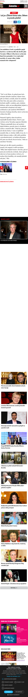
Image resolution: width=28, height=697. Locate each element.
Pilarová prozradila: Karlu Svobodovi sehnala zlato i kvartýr (13, 387)
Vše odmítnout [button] (18, 691)
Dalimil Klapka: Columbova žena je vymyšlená (13, 583)
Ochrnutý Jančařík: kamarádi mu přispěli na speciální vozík (13, 427)
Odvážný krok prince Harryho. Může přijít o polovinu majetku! (12, 486)
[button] (14, 676)
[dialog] (14, 681)
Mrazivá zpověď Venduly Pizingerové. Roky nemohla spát (12, 564)
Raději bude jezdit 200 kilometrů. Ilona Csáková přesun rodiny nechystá (14, 507)
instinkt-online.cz (21, 660)
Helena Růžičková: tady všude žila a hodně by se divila (13, 545)
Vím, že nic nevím (21, 639)
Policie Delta (20, 628)
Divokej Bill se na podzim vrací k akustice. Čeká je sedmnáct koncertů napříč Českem (21, 656)
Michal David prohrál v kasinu (9, 526)
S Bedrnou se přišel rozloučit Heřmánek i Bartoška (12, 467)
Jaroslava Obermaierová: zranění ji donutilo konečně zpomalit (13, 406)
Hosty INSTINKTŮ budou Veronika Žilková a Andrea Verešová (12, 447)
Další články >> (14, 587)
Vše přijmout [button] (8, 691)
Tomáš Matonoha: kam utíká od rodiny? (9, 240)
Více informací (19, 674)
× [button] (26, 666)
